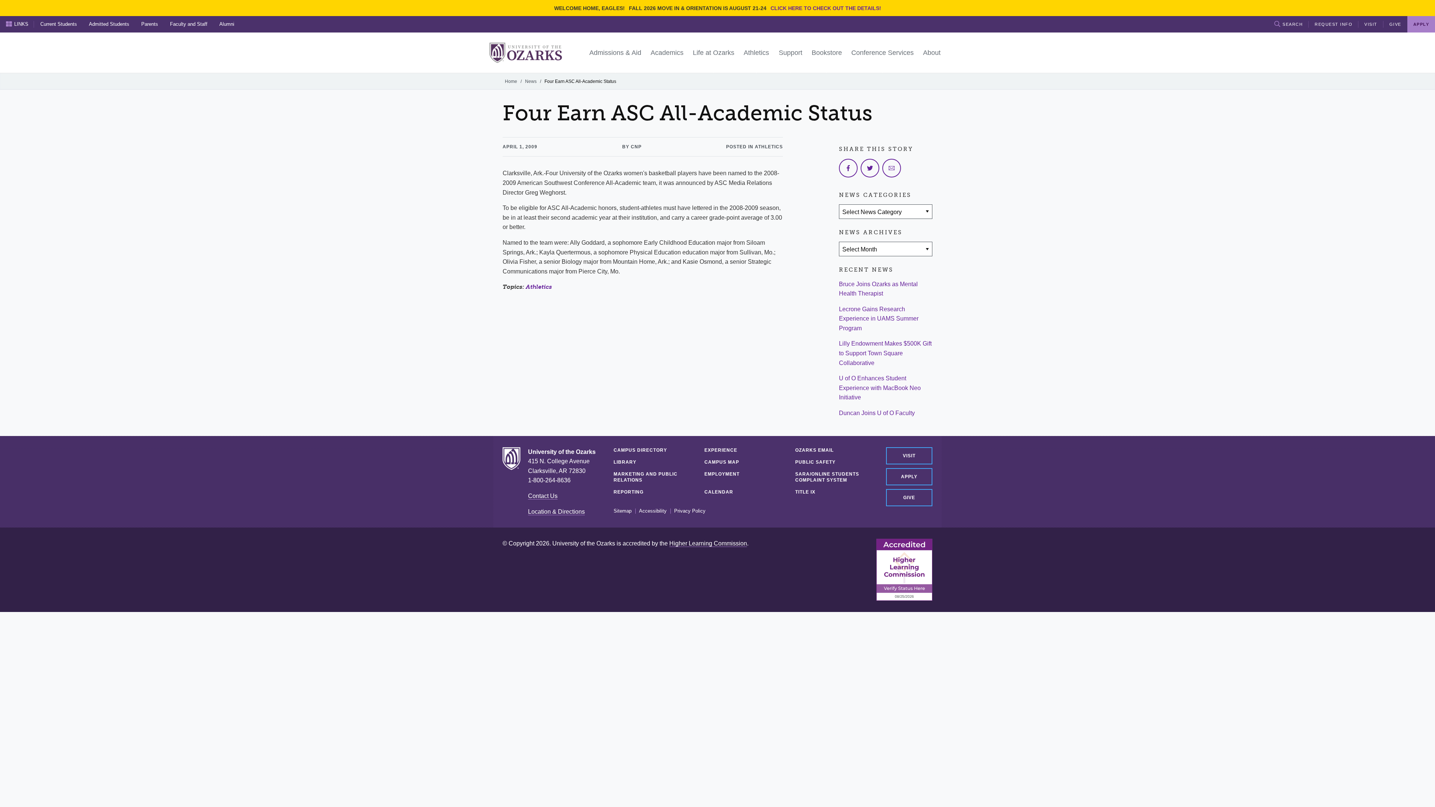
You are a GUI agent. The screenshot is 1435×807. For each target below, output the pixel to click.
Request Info (1333, 24)
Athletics (539, 286)
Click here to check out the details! (826, 8)
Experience (720, 450)
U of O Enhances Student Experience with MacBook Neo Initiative (880, 388)
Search (1293, 24)
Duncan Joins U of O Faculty (877, 413)
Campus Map (721, 462)
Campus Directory (640, 450)
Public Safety (815, 462)
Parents (149, 24)
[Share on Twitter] (870, 168)
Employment (722, 474)
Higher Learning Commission (708, 543)
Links (21, 24)
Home (511, 81)
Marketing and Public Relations (646, 477)
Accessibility (653, 511)
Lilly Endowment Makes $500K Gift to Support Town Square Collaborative (885, 353)
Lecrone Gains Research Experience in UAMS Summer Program (879, 318)
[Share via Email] (891, 168)
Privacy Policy (690, 511)
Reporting (629, 492)
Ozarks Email (814, 450)
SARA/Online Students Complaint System (827, 477)
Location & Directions (556, 511)
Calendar (718, 492)
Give (1395, 24)
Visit (1370, 24)
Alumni (226, 24)
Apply (909, 476)
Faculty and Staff (188, 24)
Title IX (805, 492)
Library (625, 462)
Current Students (58, 24)
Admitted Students (109, 24)
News (531, 81)
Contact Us (543, 496)
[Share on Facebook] (848, 168)
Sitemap (623, 511)
